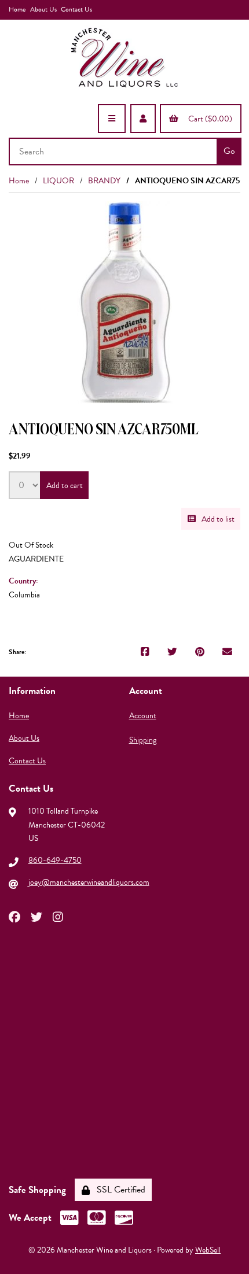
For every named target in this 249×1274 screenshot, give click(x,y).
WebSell (208, 1250)
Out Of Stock (31, 545)
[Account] (143, 118)
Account (142, 716)
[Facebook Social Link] (14, 916)
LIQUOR (58, 181)
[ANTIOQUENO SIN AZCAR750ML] (125, 302)
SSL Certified (118, 1190)
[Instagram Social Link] (58, 916)
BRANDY (104, 181)
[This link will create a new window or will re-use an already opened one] (145, 652)
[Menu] (112, 118)
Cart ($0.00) (208, 119)
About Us (43, 9)
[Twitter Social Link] (36, 916)
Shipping (142, 740)
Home (17, 9)
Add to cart (64, 485)
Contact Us (76, 9)
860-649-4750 (55, 860)
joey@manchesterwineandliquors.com (88, 882)
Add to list (216, 519)
